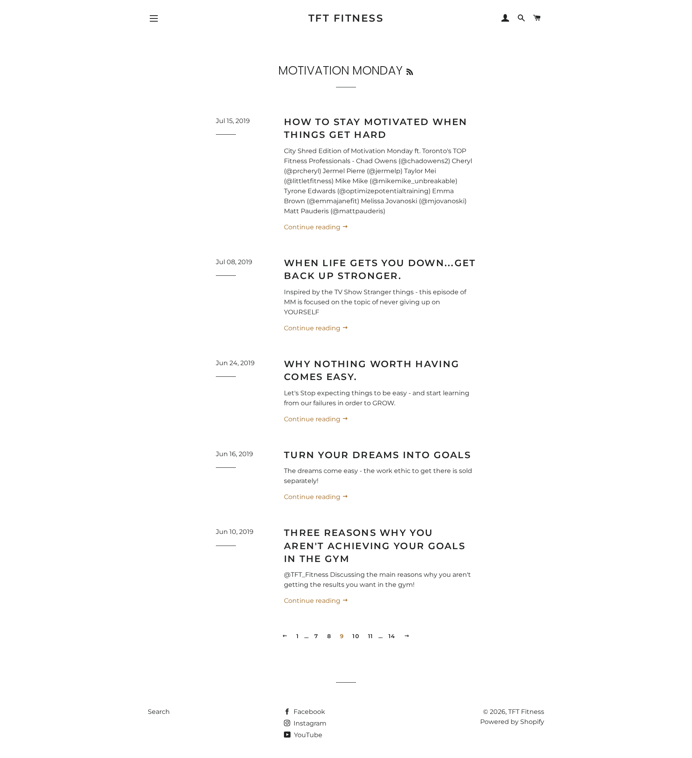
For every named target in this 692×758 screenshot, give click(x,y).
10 (355, 636)
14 (392, 636)
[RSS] (409, 72)
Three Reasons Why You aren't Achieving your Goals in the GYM (374, 545)
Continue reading (313, 227)
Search (159, 712)
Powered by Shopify (512, 722)
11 (370, 636)
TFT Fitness (346, 18)
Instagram (309, 723)
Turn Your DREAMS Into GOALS (377, 455)
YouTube (307, 735)
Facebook (308, 712)
